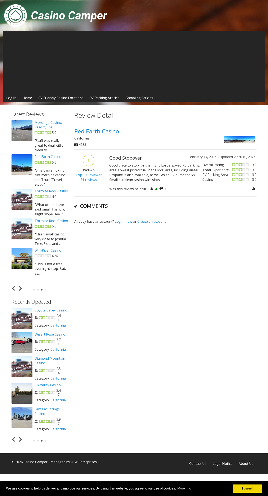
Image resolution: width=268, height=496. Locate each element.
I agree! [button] (247, 488)
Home (27, 98)
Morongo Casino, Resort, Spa (48, 124)
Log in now (123, 221)
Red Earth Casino (48, 156)
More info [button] (184, 488)
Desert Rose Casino (50, 334)
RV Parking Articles (104, 98)
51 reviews (88, 179)
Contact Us (197, 463)
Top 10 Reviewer (89, 175)
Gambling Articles (139, 98)
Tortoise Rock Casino (51, 191)
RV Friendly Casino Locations (60, 98)
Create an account (151, 221)
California (58, 325)
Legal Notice (222, 463)
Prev (14, 288)
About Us (246, 463)
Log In (11, 98)
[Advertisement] (134, 62)
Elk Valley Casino (48, 385)
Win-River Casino (48, 250)
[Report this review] (254, 189)
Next (19, 288)
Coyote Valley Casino (51, 310)
